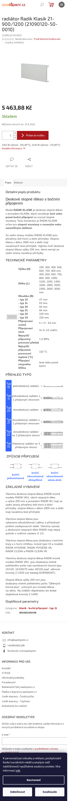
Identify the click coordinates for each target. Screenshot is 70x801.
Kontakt (6, 668)
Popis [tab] (8, 183)
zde (18, 771)
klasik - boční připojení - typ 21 (38, 608)
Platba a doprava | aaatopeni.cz (19, 692)
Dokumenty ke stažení (14, 706)
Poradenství (8, 682)
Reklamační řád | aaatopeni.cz (18, 687)
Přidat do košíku (35, 135)
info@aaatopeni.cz (17, 640)
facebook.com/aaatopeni (21, 651)
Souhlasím (50, 792)
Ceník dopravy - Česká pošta (18, 696)
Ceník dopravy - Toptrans (16, 701)
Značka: (14, 43)
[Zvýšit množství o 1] (15, 133)
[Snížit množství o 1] (15, 137)
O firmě (6, 673)
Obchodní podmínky (13, 678)
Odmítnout (17, 792)
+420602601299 (15, 645)
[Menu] (61, 4)
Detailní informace (12, 148)
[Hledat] (42, 4)
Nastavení (34, 780)
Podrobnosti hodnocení (47, 39)
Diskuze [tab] (18, 183)
